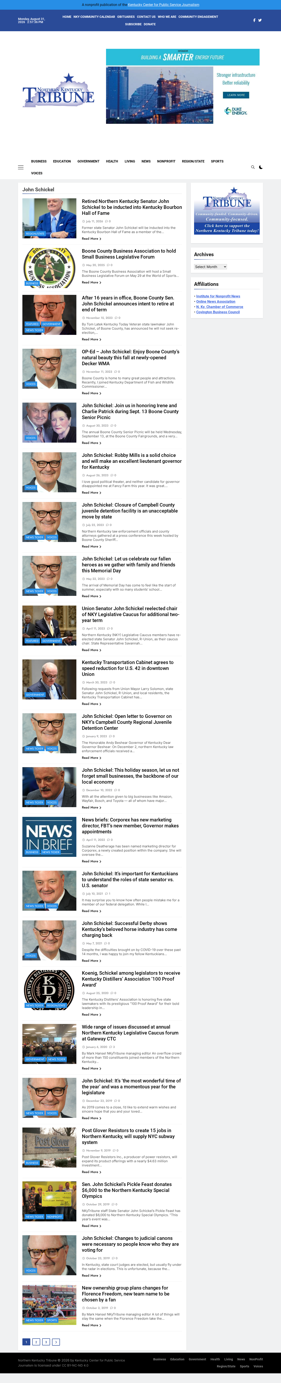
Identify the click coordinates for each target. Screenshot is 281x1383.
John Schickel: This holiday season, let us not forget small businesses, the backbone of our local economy (130, 776)
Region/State (193, 161)
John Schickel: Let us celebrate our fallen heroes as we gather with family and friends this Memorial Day (128, 564)
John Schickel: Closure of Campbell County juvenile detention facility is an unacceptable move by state (130, 511)
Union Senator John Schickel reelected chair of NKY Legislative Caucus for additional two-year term (130, 614)
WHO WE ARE (167, 16)
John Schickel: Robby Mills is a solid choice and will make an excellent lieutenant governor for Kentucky (132, 461)
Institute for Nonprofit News (218, 296)
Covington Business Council (218, 312)
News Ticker (34, 330)
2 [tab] (176, 126)
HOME (67, 16)
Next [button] (255, 124)
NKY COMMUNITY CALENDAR (94, 16)
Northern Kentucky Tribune (37, 1360)
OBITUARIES (126, 16)
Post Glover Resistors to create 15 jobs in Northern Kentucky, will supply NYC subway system (128, 1136)
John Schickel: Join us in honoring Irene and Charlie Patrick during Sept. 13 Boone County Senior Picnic (130, 411)
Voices (36, 173)
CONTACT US (146, 16)
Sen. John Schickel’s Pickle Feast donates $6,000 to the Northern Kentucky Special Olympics (127, 1190)
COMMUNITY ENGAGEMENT (198, 16)
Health (112, 161)
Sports (217, 161)
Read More (90, 238)
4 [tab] (192, 126)
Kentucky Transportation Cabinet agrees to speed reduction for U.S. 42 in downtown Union (128, 668)
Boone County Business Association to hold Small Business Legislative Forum (129, 254)
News (146, 161)
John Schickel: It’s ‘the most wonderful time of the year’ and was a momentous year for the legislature (131, 1086)
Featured (32, 324)
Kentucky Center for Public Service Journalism (163, 5)
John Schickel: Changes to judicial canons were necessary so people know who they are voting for (130, 1244)
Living (130, 161)
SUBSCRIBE (133, 24)
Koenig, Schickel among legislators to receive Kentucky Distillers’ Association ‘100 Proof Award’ (131, 979)
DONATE (150, 24)
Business (39, 161)
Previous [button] (111, 124)
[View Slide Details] (183, 86)
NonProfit (166, 161)
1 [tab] (168, 126)
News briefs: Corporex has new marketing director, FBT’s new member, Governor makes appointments (130, 825)
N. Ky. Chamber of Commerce (219, 307)
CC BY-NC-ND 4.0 (75, 1365)
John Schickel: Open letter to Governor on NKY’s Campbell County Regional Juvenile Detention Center (127, 722)
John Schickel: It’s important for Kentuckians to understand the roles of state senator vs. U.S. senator (130, 879)
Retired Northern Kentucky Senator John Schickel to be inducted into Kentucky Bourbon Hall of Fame (132, 207)
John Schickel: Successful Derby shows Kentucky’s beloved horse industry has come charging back (129, 929)
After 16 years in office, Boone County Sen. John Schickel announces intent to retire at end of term (128, 303)
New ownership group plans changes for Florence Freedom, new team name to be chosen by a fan (125, 1294)
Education (62, 161)
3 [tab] (184, 126)
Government (88, 161)
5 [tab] (201, 126)
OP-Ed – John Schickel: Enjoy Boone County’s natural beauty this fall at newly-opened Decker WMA (130, 357)
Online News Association (215, 301)
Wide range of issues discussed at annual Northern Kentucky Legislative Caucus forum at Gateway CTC (130, 1033)
